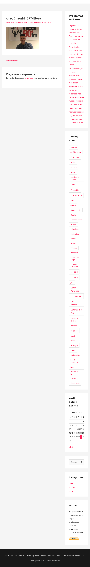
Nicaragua (74, 345)
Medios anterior (10, 61)
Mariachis (73, 325)
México (73, 341)
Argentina (75, 157)
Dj (80, 210)
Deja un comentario (14, 22)
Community (76, 195)
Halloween (74, 252)
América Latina (75, 152)
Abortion (73, 148)
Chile (73, 184)
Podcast (72, 487)
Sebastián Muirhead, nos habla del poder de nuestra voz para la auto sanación (76, 97)
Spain (72, 367)
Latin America (75, 289)
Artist (73, 162)
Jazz (71, 283)
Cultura (73, 205)
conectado (29, 78)
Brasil (73, 172)
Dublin (73, 215)
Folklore (74, 248)
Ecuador (73, 224)
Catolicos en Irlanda (74, 178)
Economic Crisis (76, 220)
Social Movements (74, 361)
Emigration (75, 234)
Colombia (75, 190)
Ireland (74, 272)
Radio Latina (75, 355)
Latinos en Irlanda (75, 319)
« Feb (71, 447)
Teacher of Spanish (74, 372)
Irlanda (74, 277)
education (74, 229)
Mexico (74, 330)
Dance (73, 210)
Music (73, 336)
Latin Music (76, 296)
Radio (73, 350)
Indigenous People (74, 258)
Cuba (72, 201)
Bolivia (73, 167)
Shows (71, 491)
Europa (73, 243)
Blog (71, 483)
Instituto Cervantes (74, 265)
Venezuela (75, 383)
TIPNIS (73, 378)
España (73, 239)
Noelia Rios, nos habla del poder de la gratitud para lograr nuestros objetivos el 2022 (76, 115)
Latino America (74, 303)
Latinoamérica (76, 311)
